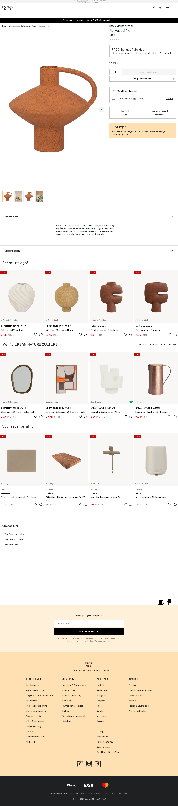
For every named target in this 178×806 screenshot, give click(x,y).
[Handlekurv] (167, 7)
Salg (99, 706)
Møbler (65, 711)
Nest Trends (102, 737)
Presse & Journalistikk (139, 706)
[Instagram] (89, 763)
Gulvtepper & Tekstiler (72, 706)
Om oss (132, 685)
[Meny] (174, 7)
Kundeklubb (31, 701)
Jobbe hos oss (136, 695)
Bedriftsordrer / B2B (35, 737)
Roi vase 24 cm (44, 26)
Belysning (66, 701)
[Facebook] (79, 763)
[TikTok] (98, 763)
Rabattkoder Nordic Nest (108, 752)
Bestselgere (102, 716)
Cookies (30, 731)
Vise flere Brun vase (13, 539)
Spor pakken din (33, 716)
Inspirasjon (101, 685)
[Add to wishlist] (35, 334)
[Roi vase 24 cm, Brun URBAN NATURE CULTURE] (53, 109)
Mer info (169, 98)
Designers (101, 695)
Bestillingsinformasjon (36, 711)
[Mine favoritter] (160, 7)
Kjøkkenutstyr (68, 690)
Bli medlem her (166, 53)
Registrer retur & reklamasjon (39, 695)
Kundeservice (32, 685)
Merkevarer (102, 690)
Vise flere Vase (11, 544)
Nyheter (100, 711)
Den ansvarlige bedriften (140, 690)
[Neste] (101, 109)
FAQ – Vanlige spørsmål (37, 706)
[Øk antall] (119, 72)
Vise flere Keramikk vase (15, 534)
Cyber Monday (103, 747)
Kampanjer (101, 701)
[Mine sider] (154, 7)
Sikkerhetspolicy (33, 726)
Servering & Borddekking (74, 685)
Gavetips (101, 731)
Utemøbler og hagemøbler (74, 716)
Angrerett (30, 742)
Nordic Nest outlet (137, 711)
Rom (99, 726)
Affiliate (132, 701)
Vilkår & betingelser (35, 721)
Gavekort (66, 721)
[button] (114, 39)
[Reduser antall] (111, 72)
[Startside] (7, 8)
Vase (34, 26)
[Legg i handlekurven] (41, 334)
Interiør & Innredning (10, 26)
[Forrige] (5, 109)
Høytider (100, 721)
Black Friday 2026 (105, 742)
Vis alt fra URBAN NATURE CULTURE (155, 344)
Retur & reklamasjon (35, 690)
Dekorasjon (25, 26)
